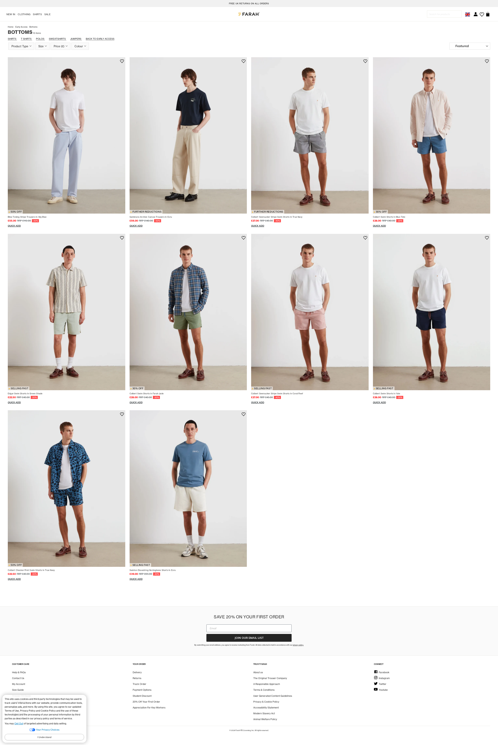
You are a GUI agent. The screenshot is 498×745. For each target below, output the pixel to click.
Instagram (384, 678)
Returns (137, 678)
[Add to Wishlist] (121, 61)
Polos (40, 38)
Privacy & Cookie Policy (266, 701)
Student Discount (142, 695)
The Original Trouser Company (270, 678)
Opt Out (18, 723)
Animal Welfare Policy (265, 719)
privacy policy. (298, 645)
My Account (18, 684)
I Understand (44, 737)
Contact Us (18, 678)
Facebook (384, 672)
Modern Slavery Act (264, 713)
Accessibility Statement (266, 707)
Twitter (382, 684)
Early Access (21, 27)
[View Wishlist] (481, 13)
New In (10, 14)
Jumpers (76, 38)
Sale (47, 14)
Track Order (139, 684)
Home (10, 27)
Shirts (37, 14)
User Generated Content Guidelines (272, 695)
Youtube (383, 689)
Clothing (24, 14)
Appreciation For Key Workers (149, 707)
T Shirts (26, 38)
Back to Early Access (100, 38)
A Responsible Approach (266, 684)
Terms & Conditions (263, 689)
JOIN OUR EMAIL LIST (249, 638)
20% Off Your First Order (146, 701)
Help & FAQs (19, 672)
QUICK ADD (14, 225)
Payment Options (142, 689)
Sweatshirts (57, 38)
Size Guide (18, 689)
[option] (249, 3)
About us (258, 672)
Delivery (137, 672)
